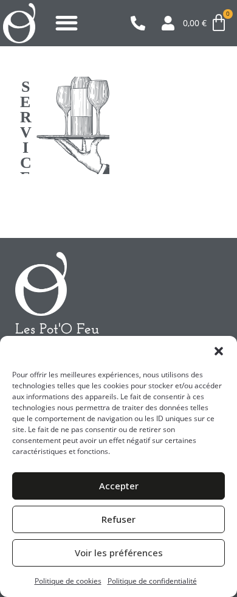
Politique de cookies (68, 581)
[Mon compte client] (172, 23)
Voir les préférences (119, 552)
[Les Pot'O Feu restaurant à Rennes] (41, 284)
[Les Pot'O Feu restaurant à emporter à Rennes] (19, 23)
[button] (219, 351)
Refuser (118, 519)
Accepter (119, 486)
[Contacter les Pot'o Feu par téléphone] (141, 23)
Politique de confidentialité (152, 581)
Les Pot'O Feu (57, 330)
